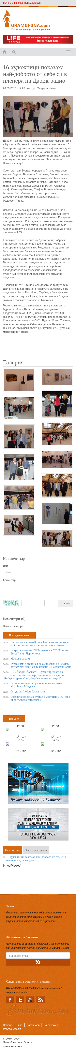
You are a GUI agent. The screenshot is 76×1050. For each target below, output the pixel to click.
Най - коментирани (36, 850)
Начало (7, 1025)
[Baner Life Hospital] (38, 39)
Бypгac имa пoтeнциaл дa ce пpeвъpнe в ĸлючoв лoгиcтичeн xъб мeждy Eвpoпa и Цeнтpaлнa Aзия (41, 665)
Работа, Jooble (12, 1029)
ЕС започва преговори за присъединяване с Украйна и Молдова (37, 684)
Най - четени (12, 850)
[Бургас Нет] (38, 785)
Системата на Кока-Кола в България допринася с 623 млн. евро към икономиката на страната (40, 643)
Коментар (9, 580)
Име (5, 566)
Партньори (33, 1025)
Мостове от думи (21, 658)
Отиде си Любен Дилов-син (28, 691)
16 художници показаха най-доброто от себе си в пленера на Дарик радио (36, 858)
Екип (19, 1025)
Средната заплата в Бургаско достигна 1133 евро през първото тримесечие (40, 698)
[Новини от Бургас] (38, 20)
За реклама (51, 1025)
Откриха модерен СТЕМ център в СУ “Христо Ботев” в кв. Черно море (39, 651)
